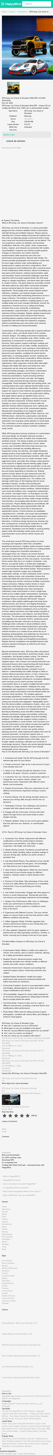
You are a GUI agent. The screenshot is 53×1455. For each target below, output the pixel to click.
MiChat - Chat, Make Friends (13, 1416)
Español (11, 1404)
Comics (5, 1273)
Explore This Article (11, 220)
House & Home (8, 1298)
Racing (5, 1232)
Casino (5, 1219)
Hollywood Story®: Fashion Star (15, 1444)
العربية (39, 1404)
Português (6, 1406)
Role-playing (7, 1234)
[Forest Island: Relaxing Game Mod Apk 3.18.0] (6, 1375)
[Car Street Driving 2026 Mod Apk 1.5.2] (6, 1364)
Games (12, 12)
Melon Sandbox (25, 1446)
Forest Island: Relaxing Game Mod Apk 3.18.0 (20, 1377)
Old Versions (29, 1396)
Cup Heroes (9, 1419)
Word (4, 1249)
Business (5, 1271)
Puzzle (4, 1229)
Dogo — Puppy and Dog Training (36, 1414)
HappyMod (13, 4)
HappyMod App (8, 1396)
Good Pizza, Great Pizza (12, 1439)
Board (4, 1214)
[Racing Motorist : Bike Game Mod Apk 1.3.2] (6, 1321)
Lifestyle (5, 1303)
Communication (8, 1276)
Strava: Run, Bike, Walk (40, 1428)
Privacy (42, 1396)
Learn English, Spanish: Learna (21, 1426)
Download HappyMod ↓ (8, 1451)
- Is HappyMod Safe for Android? (15, 1188)
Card (4, 1217)
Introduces (19, 1396)
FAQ (36, 1396)
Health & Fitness (8, 1296)
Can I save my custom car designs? (18, 1033)
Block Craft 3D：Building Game (35, 1439)
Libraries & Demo (9, 1301)
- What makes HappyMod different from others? (21, 1191)
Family (4, 1286)
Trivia (4, 1247)
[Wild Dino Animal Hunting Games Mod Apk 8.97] (6, 1342)
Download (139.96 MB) (11, 148)
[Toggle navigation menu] (3, 4)
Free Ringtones (14, 1398)
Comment (5, 1137)
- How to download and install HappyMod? (19, 1184)
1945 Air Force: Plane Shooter (18, 1428)
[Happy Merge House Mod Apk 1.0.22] (6, 1331)
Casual (5, 1222)
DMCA (4, 1398)
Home (4, 12)
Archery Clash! (34, 1444)
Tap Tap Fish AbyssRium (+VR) (14, 1411)
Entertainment (7, 1283)
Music (4, 1227)
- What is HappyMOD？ (11, 1176)
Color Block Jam (16, 1414)
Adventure (6, 1209)
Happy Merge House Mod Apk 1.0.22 (17, 1334)
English (5, 1404)
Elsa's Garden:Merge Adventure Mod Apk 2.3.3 (21, 1356)
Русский (25, 1404)
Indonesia (33, 1404)
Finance (5, 1288)
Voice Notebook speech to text (14, 1441)
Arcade (5, 1212)
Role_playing (7, 1237)
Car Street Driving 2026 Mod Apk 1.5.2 (17, 1367)
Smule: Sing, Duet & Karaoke (14, 1424)
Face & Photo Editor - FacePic (14, 1431)
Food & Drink (7, 1291)
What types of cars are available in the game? (22, 1028)
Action (4, 1207)
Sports (4, 1242)
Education (6, 1281)
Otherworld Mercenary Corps (39, 1441)
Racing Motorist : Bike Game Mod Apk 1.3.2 (19, 1323)
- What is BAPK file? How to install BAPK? (19, 1195)
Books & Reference (10, 1268)
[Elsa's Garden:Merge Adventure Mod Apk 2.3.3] (6, 1353)
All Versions (6, 1071)
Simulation (22, 12)
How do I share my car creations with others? (22, 1036)
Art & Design (7, 1261)
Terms (47, 1396)
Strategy (5, 1244)
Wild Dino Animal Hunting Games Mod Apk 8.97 (21, 1345)
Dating (4, 1278)
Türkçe (18, 1404)
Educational (6, 1224)
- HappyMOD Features (11, 1180)
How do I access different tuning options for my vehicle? (26, 1031)
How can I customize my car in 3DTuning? (21, 1026)
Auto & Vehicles (8, 1263)
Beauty (5, 1266)
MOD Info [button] (9, 134)
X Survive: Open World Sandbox (28, 1419)
